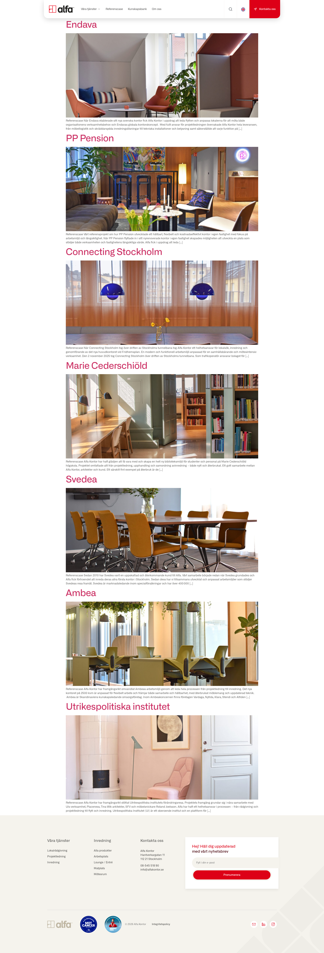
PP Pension (90, 138)
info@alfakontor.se (152, 869)
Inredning (53, 862)
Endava (81, 25)
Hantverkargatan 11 (152, 855)
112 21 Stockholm (151, 859)
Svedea (81, 479)
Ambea (81, 593)
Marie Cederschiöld (106, 366)
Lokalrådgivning (57, 850)
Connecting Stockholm (114, 252)
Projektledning (56, 856)
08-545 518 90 (149, 865)
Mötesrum (100, 874)
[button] (91, 9)
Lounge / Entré (103, 862)
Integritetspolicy (161, 924)
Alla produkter (103, 850)
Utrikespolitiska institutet (118, 707)
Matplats (99, 868)
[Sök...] (230, 9)
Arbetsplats (101, 856)
